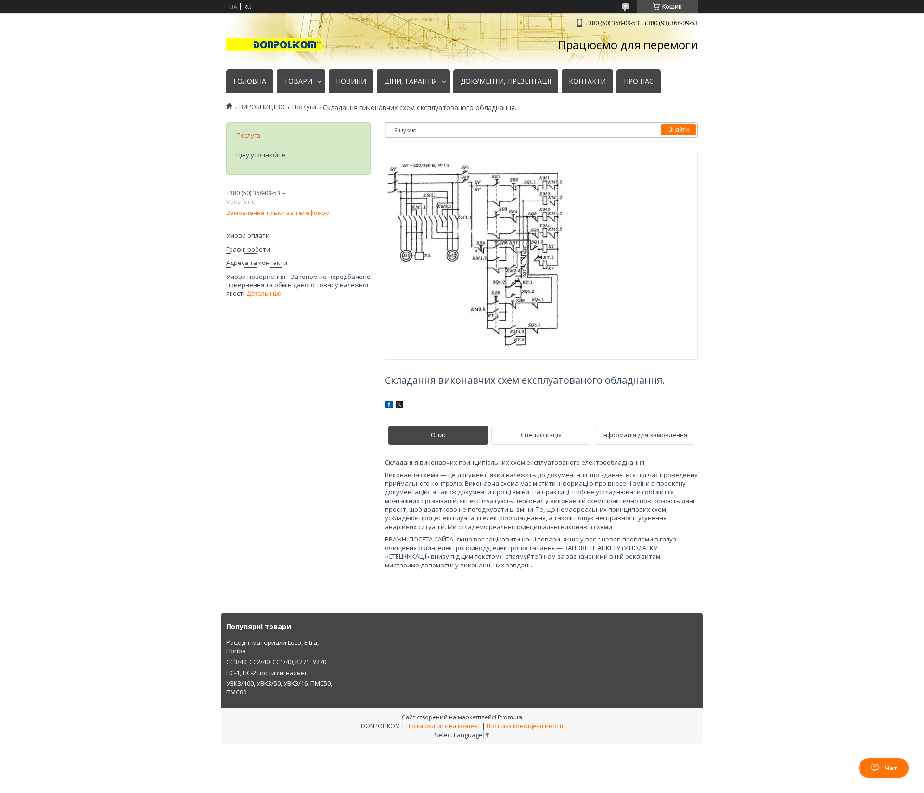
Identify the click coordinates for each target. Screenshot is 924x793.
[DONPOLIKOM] (274, 44)
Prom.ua (510, 717)
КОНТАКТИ (587, 81)
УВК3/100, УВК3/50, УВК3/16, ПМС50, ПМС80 (279, 687)
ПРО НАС (639, 81)
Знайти (678, 129)
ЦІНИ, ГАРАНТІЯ (410, 81)
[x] (399, 406)
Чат (891, 768)
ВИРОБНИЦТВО (262, 107)
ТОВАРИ (298, 81)
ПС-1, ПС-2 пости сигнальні (266, 672)
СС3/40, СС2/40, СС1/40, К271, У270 (276, 661)
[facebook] (389, 406)
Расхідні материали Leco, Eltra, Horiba (272, 646)
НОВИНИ (351, 81)
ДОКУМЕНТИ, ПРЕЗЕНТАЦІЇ (506, 81)
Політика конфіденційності (525, 726)
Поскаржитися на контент (443, 726)
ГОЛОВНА (249, 81)
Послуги (304, 107)
